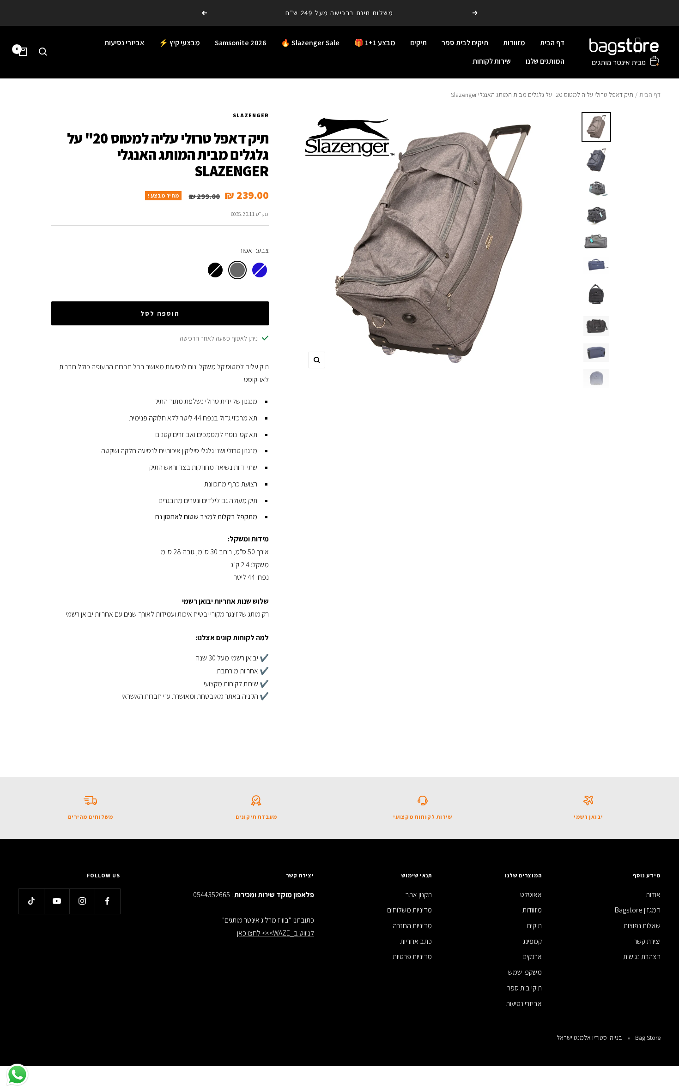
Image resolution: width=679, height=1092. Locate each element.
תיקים (418, 43)
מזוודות (514, 43)
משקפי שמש (525, 972)
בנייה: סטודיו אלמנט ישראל (589, 1037)
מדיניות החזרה (412, 925)
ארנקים (532, 956)
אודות (653, 895)
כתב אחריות (416, 941)
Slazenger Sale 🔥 (310, 43)
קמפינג (532, 941)
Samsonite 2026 (240, 43)
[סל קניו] (23, 52)
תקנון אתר (419, 895)
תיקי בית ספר (524, 988)
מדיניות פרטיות (412, 956)
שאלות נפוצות (642, 925)
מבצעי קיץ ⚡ (179, 43)
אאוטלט (531, 895)
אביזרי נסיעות (124, 43)
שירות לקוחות (492, 61)
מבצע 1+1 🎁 (374, 43)
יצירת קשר (647, 941)
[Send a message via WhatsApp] (17, 1074)
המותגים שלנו (545, 61)
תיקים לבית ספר (465, 43)
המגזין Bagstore (638, 910)
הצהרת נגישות (642, 956)
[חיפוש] (43, 52)
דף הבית (552, 43)
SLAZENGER (251, 115)
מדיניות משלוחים (409, 910)
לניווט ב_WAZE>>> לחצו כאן (275, 933)
